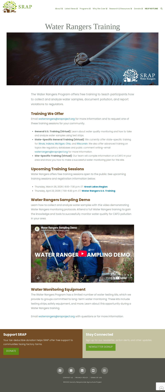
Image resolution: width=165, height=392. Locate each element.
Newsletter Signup (101, 347)
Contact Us (68, 378)
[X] (71, 370)
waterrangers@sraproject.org (56, 119)
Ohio (68, 143)
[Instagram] (104, 370)
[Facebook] (60, 370)
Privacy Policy (81, 378)
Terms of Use (96, 378)
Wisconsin (82, 143)
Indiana (50, 143)
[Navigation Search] (161, 7)
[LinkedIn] (82, 370)
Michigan (60, 143)
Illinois (42, 143)
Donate (11, 351)
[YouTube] (93, 370)
